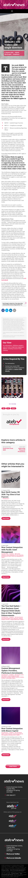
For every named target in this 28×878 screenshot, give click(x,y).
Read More (6, 518)
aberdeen (19, 674)
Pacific (9, 556)
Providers (8, 619)
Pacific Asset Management (16, 556)
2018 (16, 732)
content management (10, 555)
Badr (18, 617)
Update (2, 557)
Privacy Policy (5, 870)
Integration (21, 555)
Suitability (11, 553)
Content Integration (8, 733)
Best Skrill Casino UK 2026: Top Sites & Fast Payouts (10, 494)
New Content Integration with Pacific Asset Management (12, 549)
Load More (13, 766)
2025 (16, 553)
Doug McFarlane (4, 553)
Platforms (21, 618)
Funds (11, 618)
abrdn (22, 674)
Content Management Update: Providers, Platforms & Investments (12, 670)
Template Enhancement (15, 619)
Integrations (15, 618)
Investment (3, 556)
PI (22, 556)
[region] (14, 391)
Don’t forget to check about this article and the (13, 304)
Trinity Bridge (9, 678)
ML (7, 556)
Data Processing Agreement (17, 870)
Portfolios (3, 619)
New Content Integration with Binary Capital (12, 729)
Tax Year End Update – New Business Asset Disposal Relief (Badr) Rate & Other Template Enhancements (11, 611)
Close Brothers (4, 675)
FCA (17, 555)
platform (13, 677)
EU (15, 555)
